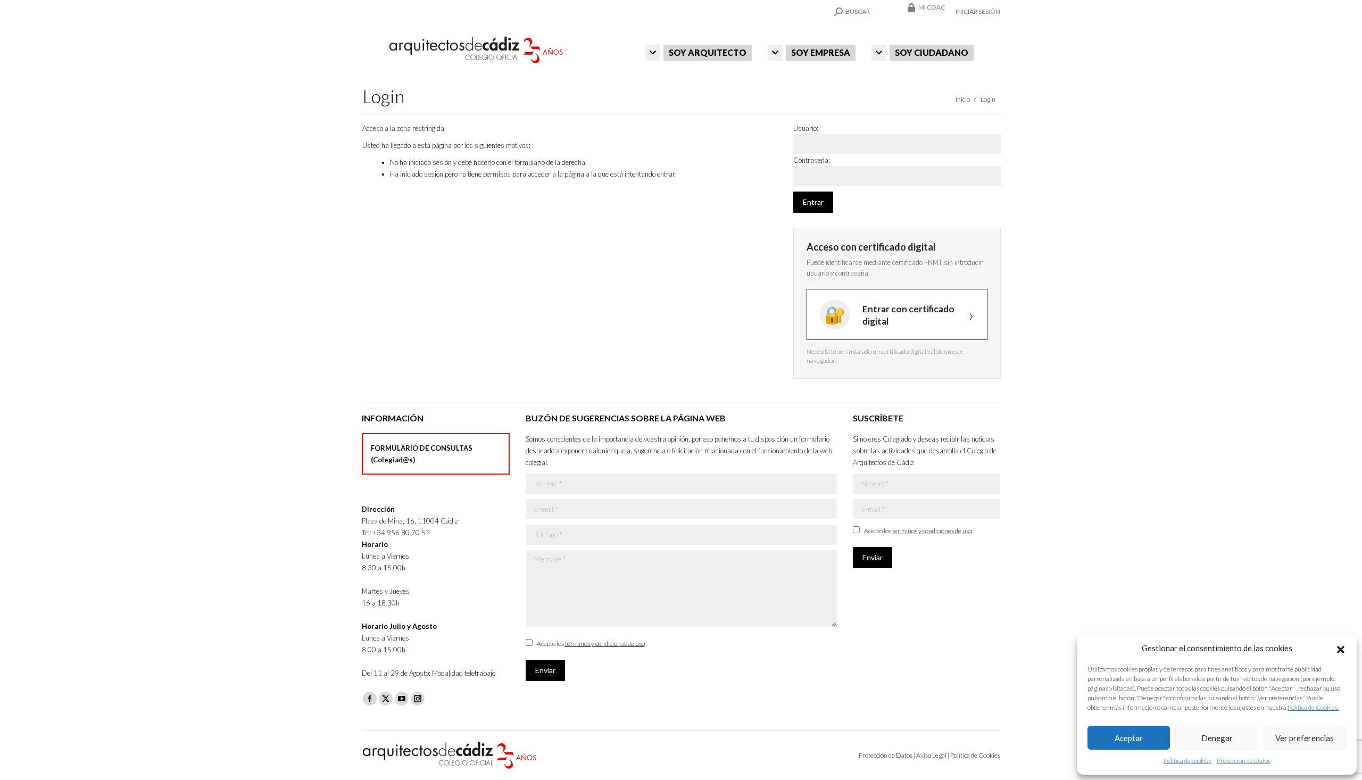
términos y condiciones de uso (605, 644)
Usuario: (805, 128)
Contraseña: (811, 160)
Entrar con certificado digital (908, 315)
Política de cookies (1187, 761)
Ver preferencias (1304, 738)
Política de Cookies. (1313, 707)
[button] (1340, 648)
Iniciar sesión (978, 11)
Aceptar (1129, 738)
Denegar (1217, 738)
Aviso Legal (931, 755)
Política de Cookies (975, 755)
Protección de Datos (1243, 761)
